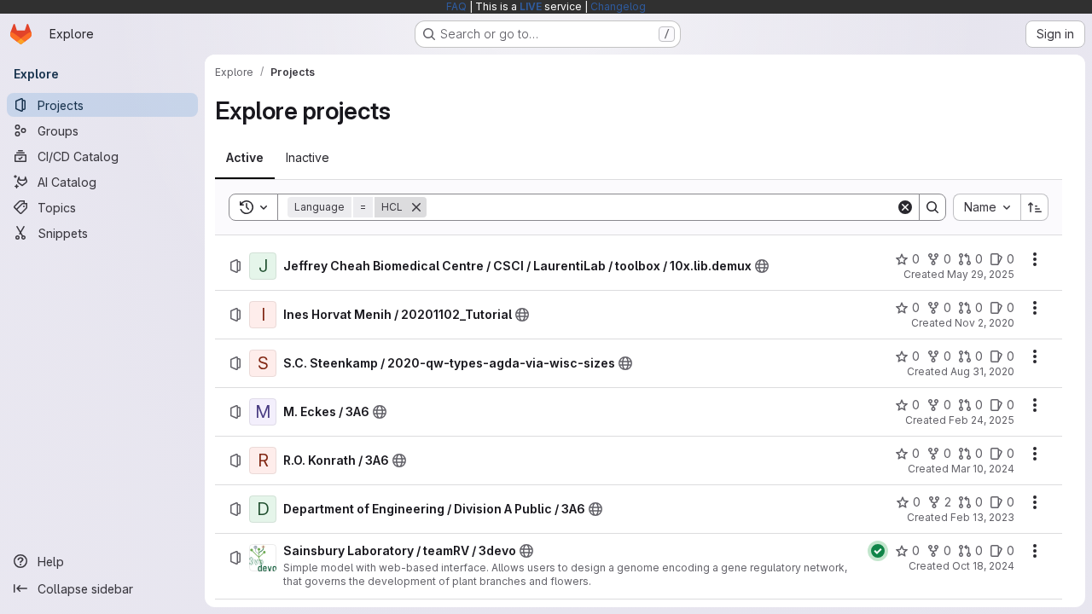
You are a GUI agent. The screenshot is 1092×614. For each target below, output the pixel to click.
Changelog (618, 6)
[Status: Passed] (878, 551)
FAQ (456, 6)
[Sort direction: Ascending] (1034, 207)
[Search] (932, 207)
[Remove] (416, 207)
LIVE (531, 6)
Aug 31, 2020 (982, 371)
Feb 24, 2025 (981, 420)
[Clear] (905, 207)
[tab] (245, 157)
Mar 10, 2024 (982, 468)
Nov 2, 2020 (984, 322)
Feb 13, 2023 (982, 517)
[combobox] (986, 207)
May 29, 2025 (980, 274)
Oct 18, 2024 (983, 565)
